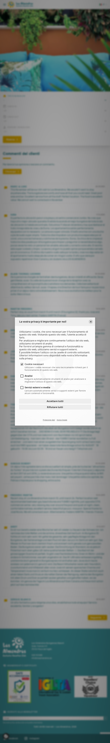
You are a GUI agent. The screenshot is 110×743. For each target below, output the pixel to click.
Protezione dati (49, 420)
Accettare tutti (55, 401)
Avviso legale (62, 420)
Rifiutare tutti (55, 407)
